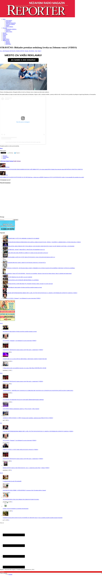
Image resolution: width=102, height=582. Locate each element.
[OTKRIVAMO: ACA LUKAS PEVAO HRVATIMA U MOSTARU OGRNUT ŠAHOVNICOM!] (5, 356)
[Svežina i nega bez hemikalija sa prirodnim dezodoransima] (5, 506)
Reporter (7, 50)
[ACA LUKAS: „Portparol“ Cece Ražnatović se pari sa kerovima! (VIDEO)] (5, 338)
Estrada (4, 37)
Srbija (4, 19)
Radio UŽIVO (6, 39)
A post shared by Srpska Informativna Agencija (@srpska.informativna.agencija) (22, 142)
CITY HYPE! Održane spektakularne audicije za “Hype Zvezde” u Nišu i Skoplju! (21, 408)
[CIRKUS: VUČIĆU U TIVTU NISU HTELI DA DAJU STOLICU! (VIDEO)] (5, 447)
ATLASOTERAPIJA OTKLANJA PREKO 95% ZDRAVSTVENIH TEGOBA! (21, 499)
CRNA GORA (9, 31)
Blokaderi (5, 155)
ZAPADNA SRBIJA (10, 24)
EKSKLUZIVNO (20, 50)
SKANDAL (31, 50)
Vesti (36, 50)
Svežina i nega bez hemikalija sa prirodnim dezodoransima (15, 508)
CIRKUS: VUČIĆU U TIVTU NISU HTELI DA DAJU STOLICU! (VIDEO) (20, 449)
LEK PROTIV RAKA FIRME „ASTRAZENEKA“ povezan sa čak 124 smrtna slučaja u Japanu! (24, 490)
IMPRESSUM (6, 40)
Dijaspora (5, 28)
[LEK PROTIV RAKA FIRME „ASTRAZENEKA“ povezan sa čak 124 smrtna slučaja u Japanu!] (5, 488)
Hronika (4, 33)
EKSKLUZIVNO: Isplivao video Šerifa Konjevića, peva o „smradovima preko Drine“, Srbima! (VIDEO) (26, 467)
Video (39, 50)
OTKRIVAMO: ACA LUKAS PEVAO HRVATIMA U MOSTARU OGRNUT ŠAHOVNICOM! (25, 358)
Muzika (1, 373)
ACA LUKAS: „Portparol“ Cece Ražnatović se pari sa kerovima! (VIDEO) (19, 340)
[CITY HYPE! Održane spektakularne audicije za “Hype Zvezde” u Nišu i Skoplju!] (5, 406)
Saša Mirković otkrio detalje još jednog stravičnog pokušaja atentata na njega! (20, 331)
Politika (4, 35)
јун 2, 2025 (2, 50)
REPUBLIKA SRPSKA (11, 29)
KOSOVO (8, 30)
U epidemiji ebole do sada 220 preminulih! (12, 481)
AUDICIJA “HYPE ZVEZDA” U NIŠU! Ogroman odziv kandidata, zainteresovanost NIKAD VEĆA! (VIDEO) (28, 417)
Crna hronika (6, 157)
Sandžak (7, 25)
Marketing (8, 42)
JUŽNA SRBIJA (9, 26)
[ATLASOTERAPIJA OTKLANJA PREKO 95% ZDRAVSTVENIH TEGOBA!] (5, 497)
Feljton (4, 36)
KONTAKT (8, 44)
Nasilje (4, 158)
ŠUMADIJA (8, 21)
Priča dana (5, 34)
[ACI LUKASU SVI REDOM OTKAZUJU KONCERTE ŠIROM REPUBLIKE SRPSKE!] (5, 397)
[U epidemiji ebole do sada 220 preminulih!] (5, 478)
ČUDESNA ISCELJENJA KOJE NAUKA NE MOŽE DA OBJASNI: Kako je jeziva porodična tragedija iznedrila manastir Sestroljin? (33, 517)
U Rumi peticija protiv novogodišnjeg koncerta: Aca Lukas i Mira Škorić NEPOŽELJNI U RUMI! (24, 368)
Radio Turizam (17, 161)
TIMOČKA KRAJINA (11, 23)
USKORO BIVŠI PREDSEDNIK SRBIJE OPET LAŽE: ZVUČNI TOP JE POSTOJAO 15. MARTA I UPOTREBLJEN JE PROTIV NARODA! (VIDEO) (38, 431)
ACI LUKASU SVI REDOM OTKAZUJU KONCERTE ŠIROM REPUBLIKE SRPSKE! (23, 399)
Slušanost (8, 41)
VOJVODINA (9, 20)
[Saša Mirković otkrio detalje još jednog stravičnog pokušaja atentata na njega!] (5, 329)
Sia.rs (1, 148)
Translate (10, 574)
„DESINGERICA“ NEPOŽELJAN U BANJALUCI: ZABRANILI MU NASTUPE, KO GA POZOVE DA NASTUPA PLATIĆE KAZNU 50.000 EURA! (38, 390)
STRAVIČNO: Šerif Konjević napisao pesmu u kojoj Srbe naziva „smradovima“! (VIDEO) (23, 349)
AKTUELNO (12, 50)
